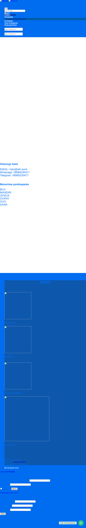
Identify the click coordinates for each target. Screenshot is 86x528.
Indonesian (12, 29)
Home (7, 13)
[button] (11, 468)
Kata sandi (5, 484)
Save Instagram (11, 23)
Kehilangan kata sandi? (9, 493)
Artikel (7, 15)
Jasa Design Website (17, 19)
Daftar (3, 514)
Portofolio (8, 21)
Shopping (8, 17)
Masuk (14, 489)
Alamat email (6, 505)
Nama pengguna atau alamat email (14, 480)
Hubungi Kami (10, 25)
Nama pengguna (7, 501)
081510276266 (19, 462)
